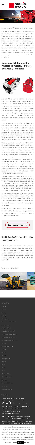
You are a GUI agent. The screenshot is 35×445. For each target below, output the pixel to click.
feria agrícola (26, 406)
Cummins (8, 403)
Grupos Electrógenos (7, 346)
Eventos (4, 343)
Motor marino (25, 418)
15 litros (4, 398)
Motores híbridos (6, 418)
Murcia (3, 364)
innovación (28, 414)
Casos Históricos (6, 328)
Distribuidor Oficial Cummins (9, 337)
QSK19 (3, 423)
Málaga (4, 349)
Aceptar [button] (20, 442)
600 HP (8, 398)
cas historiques (6, 325)
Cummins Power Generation (21, 404)
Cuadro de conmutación (8, 331)
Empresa (16, 406)
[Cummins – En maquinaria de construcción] (13, 281)
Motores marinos (16, 419)
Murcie (3, 371)
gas (15, 408)
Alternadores (5, 319)
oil (22, 421)
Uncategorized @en (7, 389)
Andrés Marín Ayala (6, 401)
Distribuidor (5, 406)
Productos (17, 18)
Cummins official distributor (9, 334)
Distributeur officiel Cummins (9, 340)
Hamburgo (22, 414)
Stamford (4, 380)
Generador (19, 408)
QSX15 (8, 423)
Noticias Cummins (6, 377)
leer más (27, 442)
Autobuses (14, 401)
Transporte (5, 386)
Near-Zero (18, 421)
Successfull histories (7, 383)
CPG (23, 401)
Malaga (4, 352)
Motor (22, 416)
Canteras (20, 401)
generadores (7, 411)
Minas (17, 416)
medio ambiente (10, 416)
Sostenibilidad (21, 423)
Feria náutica (5, 408)
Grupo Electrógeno (17, 411)
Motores (4, 361)
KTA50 (3, 416)
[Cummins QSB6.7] (11, 85)
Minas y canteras (6, 358)
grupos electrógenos (10, 414)
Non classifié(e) (6, 374)
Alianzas (4, 306)
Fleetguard (11, 408)
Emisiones (11, 406)
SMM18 (15, 423)
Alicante (4, 310)
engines (21, 406)
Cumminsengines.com (17, 225)
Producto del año (28, 421)
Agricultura (13, 398)
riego (12, 423)
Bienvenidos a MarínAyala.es (10, 322)
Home (10, 18)
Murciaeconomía (6, 421)
